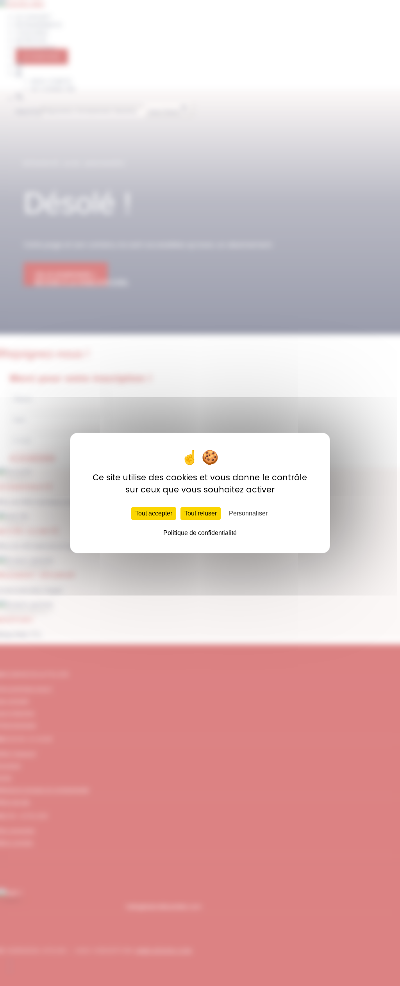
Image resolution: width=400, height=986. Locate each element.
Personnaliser (248, 513)
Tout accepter (153, 513)
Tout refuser (200, 513)
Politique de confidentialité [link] (200, 533)
